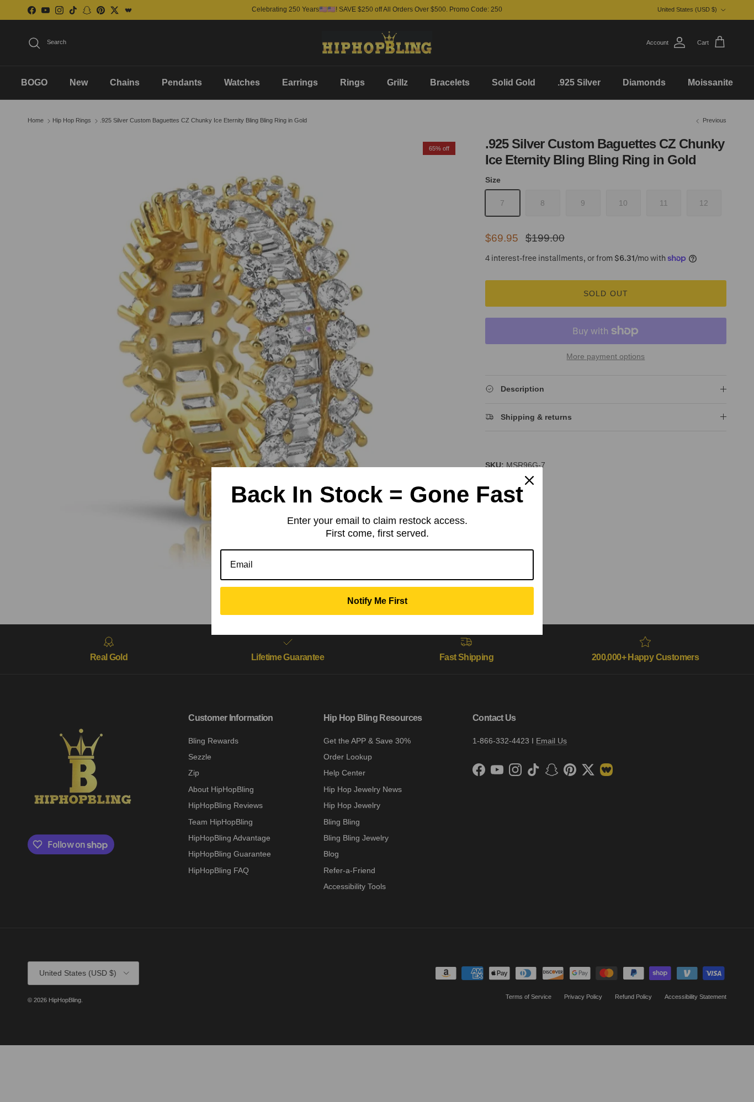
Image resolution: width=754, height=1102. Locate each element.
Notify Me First (377, 601)
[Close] (529, 480)
